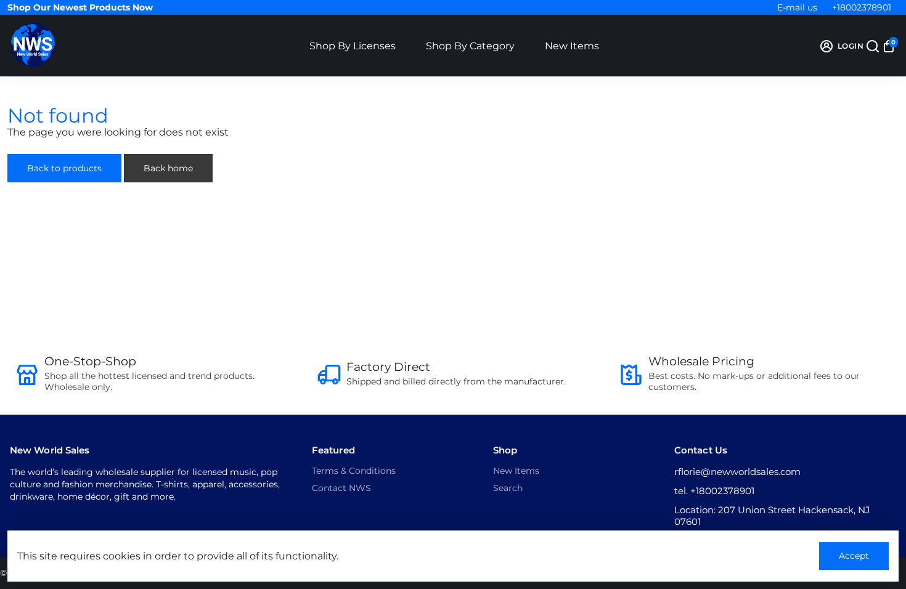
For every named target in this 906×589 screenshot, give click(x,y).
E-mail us (797, 7)
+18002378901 (861, 7)
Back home (168, 168)
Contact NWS (341, 488)
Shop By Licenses (352, 46)
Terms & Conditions (354, 471)
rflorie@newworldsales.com (737, 471)
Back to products (64, 168)
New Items (572, 46)
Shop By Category (470, 46)
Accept (854, 555)
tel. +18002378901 (714, 491)
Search (508, 488)
